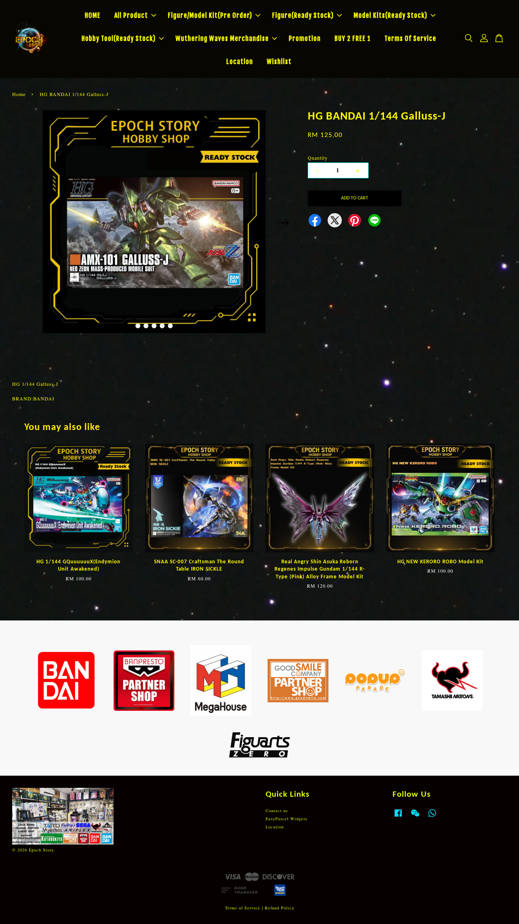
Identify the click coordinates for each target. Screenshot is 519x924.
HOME (93, 15)
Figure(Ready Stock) (303, 15)
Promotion (305, 38)
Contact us (277, 810)
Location (239, 62)
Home (19, 94)
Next (285, 223)
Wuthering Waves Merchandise (222, 38)
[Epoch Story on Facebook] (398, 817)
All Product (131, 15)
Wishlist (279, 62)
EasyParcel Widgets (286, 818)
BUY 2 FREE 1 (353, 38)
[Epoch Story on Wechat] (415, 817)
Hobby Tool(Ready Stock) (118, 38)
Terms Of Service (410, 38)
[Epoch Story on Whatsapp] (432, 817)
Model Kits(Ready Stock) (390, 15)
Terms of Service (242, 908)
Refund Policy (279, 908)
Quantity (318, 157)
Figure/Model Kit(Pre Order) (210, 15)
